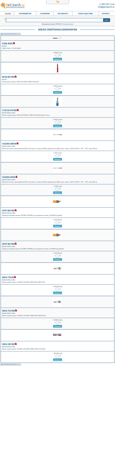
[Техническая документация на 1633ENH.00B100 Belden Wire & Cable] (18, 143)
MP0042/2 (58, 24)
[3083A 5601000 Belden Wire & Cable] (57, 335)
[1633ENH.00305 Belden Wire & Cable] (57, 168)
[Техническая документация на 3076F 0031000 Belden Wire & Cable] (16, 243)
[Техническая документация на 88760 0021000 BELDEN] (16, 76)
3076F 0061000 (8, 210)
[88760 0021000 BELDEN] (57, 68)
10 (14, 34)
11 (16, 34)
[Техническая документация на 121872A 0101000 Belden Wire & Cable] (18, 110)
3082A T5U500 (8, 277)
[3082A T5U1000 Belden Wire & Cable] (57, 301)
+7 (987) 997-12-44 (106, 4)
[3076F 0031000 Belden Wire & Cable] (57, 235)
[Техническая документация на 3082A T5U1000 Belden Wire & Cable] (16, 310)
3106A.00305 (7, 43)
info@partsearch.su (106, 7)
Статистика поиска (67, 24)
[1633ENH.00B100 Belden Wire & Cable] (57, 134)
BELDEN (4, 46)
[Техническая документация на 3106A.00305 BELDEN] (14, 43)
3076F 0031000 (8, 244)
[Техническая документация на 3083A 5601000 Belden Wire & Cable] (16, 344)
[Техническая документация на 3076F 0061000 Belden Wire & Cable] (16, 210)
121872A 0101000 (9, 110)
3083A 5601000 (8, 344)
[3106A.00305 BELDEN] (57, 38)
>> (20, 34)
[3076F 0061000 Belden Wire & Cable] (57, 201)
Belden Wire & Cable (8, 113)
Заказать (57, 59)
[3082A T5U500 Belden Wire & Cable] (57, 268)
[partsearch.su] (12, 5)
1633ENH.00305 (8, 177)
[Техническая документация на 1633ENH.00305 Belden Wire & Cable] (16, 177)
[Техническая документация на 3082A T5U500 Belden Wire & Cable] (15, 277)
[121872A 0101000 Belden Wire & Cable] (57, 101)
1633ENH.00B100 (9, 143)
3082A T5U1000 (8, 310)
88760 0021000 (8, 77)
